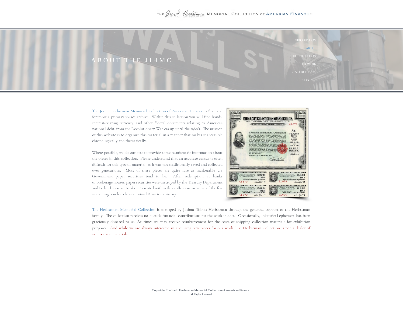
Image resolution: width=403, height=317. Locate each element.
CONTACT (309, 80)
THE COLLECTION (303, 56)
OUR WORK (308, 64)
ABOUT (311, 48)
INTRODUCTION (305, 40)
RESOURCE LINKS (304, 72)
